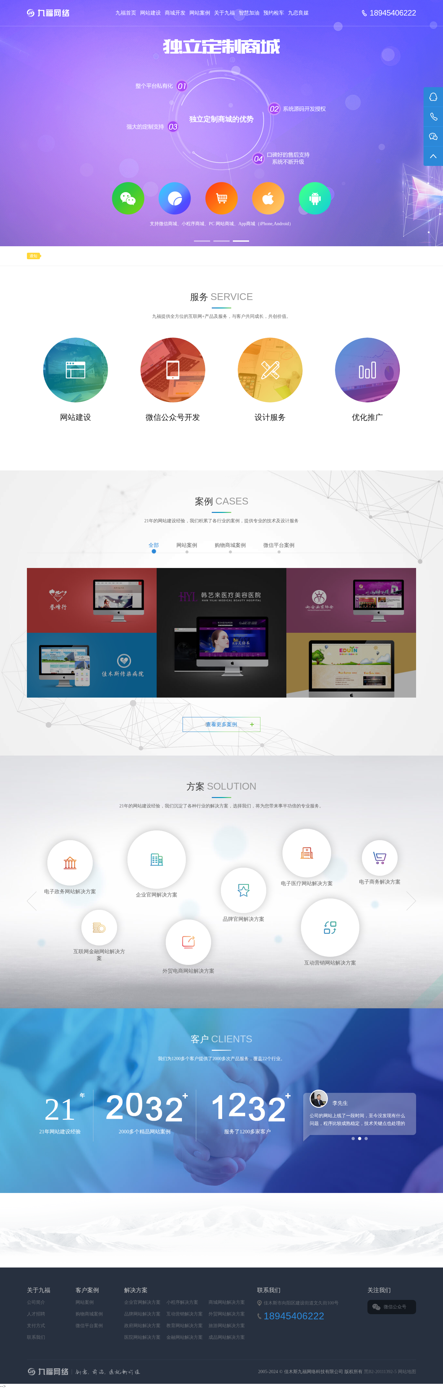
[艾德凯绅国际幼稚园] (351, 676)
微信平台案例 (278, 545)
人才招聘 (36, 1314)
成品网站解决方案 (227, 1337)
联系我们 (36, 1337)
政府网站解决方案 (142, 1325)
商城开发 (175, 13)
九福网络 (149, 1372)
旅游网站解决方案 (227, 1325)
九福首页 (125, 13)
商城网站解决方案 (227, 1302)
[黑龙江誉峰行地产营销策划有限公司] (92, 599)
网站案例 (199, 13)
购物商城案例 (230, 545)
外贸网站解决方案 (227, 1314)
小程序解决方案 (182, 1302)
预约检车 (273, 13)
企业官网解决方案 (142, 1302)
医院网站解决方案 (142, 1337)
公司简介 (36, 1302)
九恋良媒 (298, 13)
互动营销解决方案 (184, 1314)
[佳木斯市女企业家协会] (351, 599)
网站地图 (407, 1371)
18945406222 (393, 13)
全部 (154, 545)
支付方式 (36, 1325)
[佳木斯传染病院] (92, 664)
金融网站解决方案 (184, 1337)
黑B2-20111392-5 (381, 1371)
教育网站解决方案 (184, 1325)
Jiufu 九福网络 (55, 13)
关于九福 (224, 13)
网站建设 (150, 13)
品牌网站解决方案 (142, 1314)
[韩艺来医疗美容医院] (221, 632)
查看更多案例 (221, 724)
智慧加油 (249, 13)
